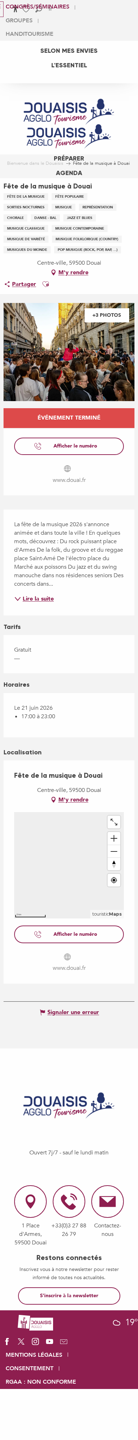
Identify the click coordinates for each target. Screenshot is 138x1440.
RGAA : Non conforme (41, 1382)
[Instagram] (35, 1344)
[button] (45, 284)
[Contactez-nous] (63, 1344)
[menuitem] (69, 51)
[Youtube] (49, 1344)
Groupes (19, 20)
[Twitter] (21, 1344)
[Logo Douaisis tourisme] (69, 1106)
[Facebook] (7, 1344)
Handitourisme (29, 34)
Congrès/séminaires (37, 7)
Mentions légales (34, 1355)
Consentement (29, 1368)
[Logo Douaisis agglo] (35, 1322)
